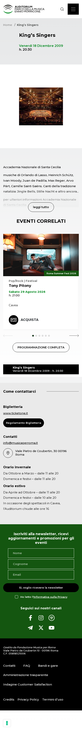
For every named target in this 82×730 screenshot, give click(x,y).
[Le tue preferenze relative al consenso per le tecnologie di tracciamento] (7, 723)
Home (7, 25)
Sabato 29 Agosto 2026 (27, 292)
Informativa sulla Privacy (50, 596)
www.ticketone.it (15, 413)
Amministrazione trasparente (25, 675)
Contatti (9, 665)
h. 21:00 (14, 295)
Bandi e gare (48, 665)
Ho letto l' (43, 596)
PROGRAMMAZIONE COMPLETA (41, 347)
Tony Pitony (20, 285)
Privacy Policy (28, 699)
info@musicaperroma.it (20, 443)
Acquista (29, 320)
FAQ (26, 665)
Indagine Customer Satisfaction (27, 684)
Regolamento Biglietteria (23, 422)
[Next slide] (74, 336)
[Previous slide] (8, 336)
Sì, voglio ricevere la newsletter (41, 587)
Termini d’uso (52, 699)
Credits (8, 699)
